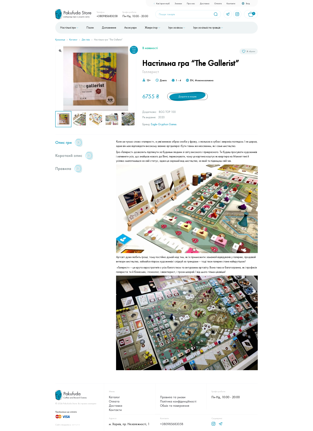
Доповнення (109, 27)
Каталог (73, 39)
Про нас (191, 3)
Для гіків (86, 39)
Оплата (218, 3)
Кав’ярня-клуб (163, 3)
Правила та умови (173, 397)
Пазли (90, 27)
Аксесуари (130, 27)
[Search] (217, 14)
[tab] (81, 142)
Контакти (231, 3)
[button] (60, 50)
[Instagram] (237, 14)
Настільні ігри (68, 27)
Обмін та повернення (174, 405)
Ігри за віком (175, 27)
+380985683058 (107, 16)
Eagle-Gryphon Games (164, 124)
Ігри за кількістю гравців (206, 27)
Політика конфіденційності (178, 401)
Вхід (248, 3)
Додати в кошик (188, 96)
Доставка (204, 3)
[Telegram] (228, 14)
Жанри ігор (151, 27)
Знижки (178, 3)
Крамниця (60, 39)
